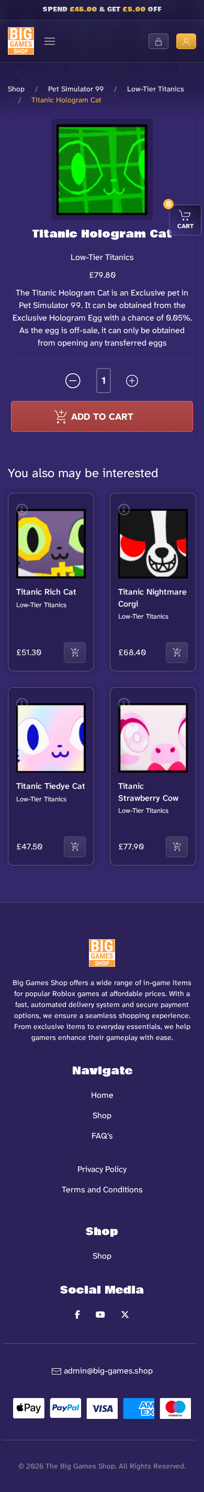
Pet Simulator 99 (76, 88)
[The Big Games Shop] (21, 40)
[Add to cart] (75, 652)
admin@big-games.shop (108, 1370)
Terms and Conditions (102, 1189)
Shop (16, 88)
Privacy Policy (102, 1169)
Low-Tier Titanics (155, 88)
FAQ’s (102, 1135)
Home (102, 1095)
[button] (49, 41)
